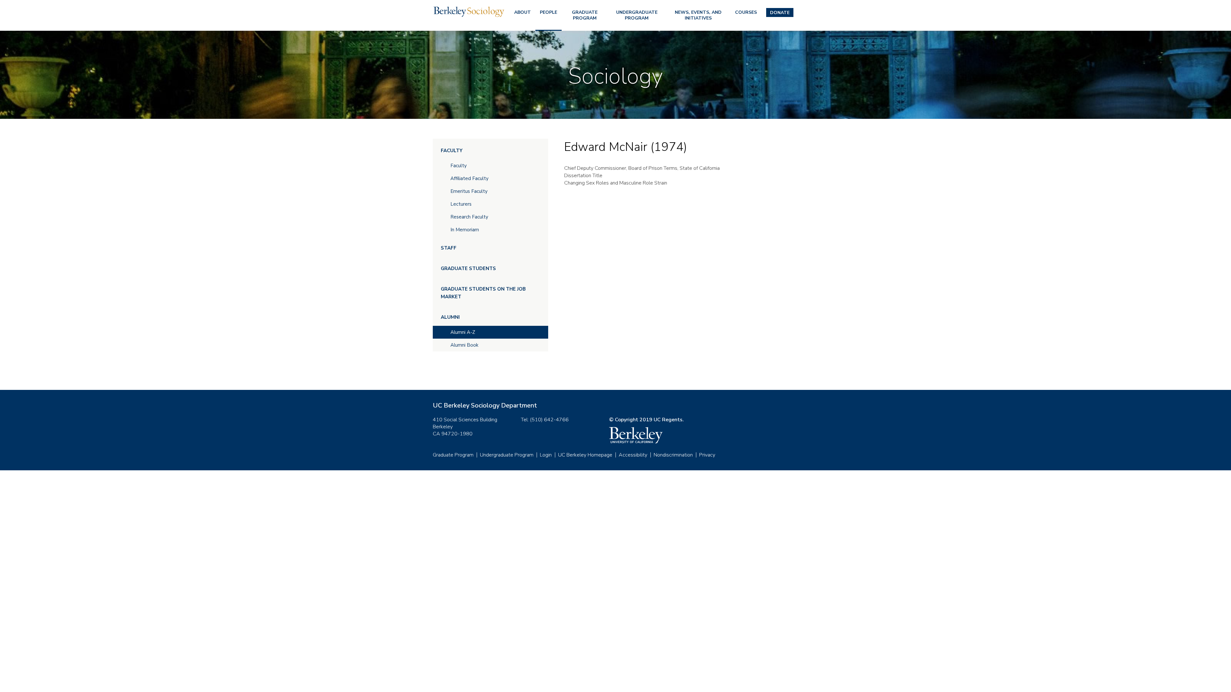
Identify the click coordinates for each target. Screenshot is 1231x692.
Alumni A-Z (462, 332)
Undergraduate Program (636, 15)
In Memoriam (464, 230)
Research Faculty (469, 217)
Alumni (450, 317)
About (522, 12)
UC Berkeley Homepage (585, 454)
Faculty (452, 150)
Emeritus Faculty (469, 191)
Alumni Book (464, 345)
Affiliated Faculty (469, 178)
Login (546, 454)
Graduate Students (468, 268)
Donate (780, 13)
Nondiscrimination (673, 454)
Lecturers (461, 204)
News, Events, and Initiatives (698, 15)
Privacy (707, 454)
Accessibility (633, 454)
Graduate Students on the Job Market (483, 293)
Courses (746, 12)
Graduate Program (585, 15)
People (548, 12)
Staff (448, 248)
